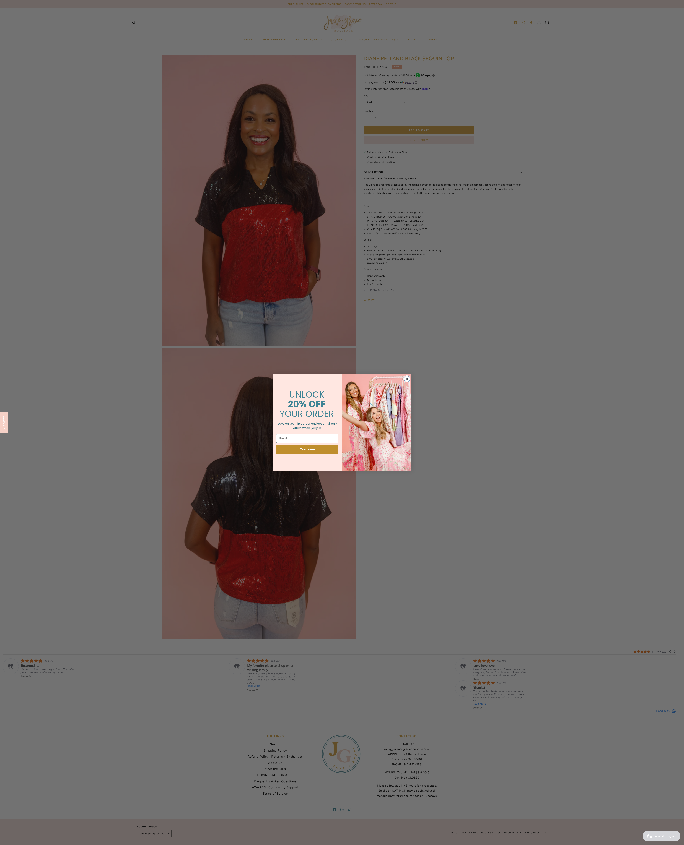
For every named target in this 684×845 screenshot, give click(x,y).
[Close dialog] (407, 379)
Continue (307, 449)
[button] (4, 422)
